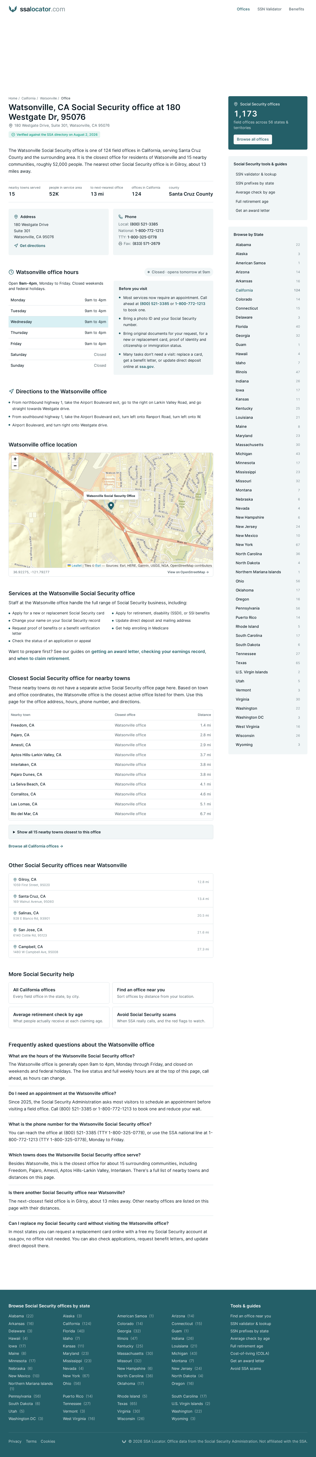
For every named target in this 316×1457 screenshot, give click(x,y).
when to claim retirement (43, 658)
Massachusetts (135, 1353)
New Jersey (187, 1368)
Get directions (32, 245)
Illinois (127, 1338)
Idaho (71, 1338)
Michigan (184, 1353)
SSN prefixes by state (255, 183)
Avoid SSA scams (245, 1368)
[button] (111, 506)
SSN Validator (269, 9)
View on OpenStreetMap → (188, 572)
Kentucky (130, 1346)
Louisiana (184, 1346)
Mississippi (77, 1360)
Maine (17, 1353)
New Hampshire (135, 1368)
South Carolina (189, 1396)
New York (76, 1376)
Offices (243, 9)
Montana (183, 1360)
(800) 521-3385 (144, 224)
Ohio (72, 1383)
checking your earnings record (173, 651)
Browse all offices (253, 139)
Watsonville (48, 98)
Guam (180, 1331)
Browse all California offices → (36, 846)
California (29, 98)
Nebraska (21, 1368)
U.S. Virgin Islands (191, 1403)
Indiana (183, 1338)
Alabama (21, 1316)
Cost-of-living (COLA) (249, 1353)
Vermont (74, 1411)
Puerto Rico (78, 1396)
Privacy (15, 1441)
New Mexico (24, 1376)
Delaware (20, 1331)
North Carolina (135, 1376)
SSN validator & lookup (256, 174)
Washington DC (26, 1418)
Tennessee (77, 1403)
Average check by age (255, 192)
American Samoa (135, 1316)
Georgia (129, 1331)
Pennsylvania (25, 1396)
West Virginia (79, 1418)
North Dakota (187, 1376)
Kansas (73, 1346)
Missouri (129, 1360)
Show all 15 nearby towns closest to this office (59, 832)
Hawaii (18, 1338)
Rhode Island (132, 1396)
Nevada (73, 1368)
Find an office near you (250, 1316)
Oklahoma (130, 1383)
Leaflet (76, 565)
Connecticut (187, 1323)
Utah (17, 1411)
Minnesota (22, 1360)
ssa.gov (146, 366)
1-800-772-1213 (149, 230)
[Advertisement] (158, 53)
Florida (74, 1331)
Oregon (183, 1383)
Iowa (17, 1346)
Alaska (72, 1316)
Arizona (183, 1316)
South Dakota (24, 1403)
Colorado (130, 1323)
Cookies (48, 1441)
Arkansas (21, 1323)
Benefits (296, 9)
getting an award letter (115, 651)
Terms (31, 1441)
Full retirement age (252, 201)
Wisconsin (131, 1418)
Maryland (76, 1353)
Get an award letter (253, 210)
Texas (127, 1403)
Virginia (128, 1411)
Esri (98, 565)
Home (13, 98)
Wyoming (183, 1418)
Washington (187, 1411)
